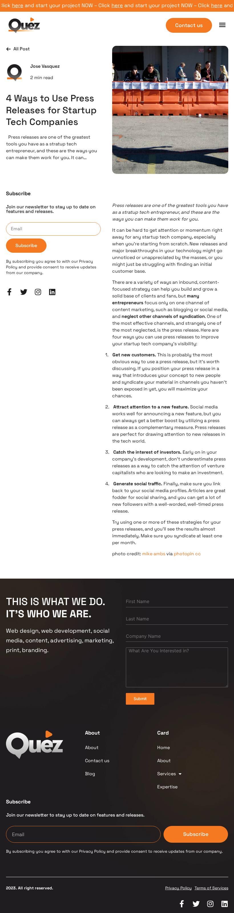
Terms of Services (211, 888)
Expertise (167, 787)
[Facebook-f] (9, 291)
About (91, 747)
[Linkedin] (52, 291)
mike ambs (153, 554)
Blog (90, 774)
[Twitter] (23, 291)
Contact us (97, 761)
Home (163, 747)
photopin (184, 554)
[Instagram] (38, 291)
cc (198, 554)
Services (166, 774)
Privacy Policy (178, 888)
